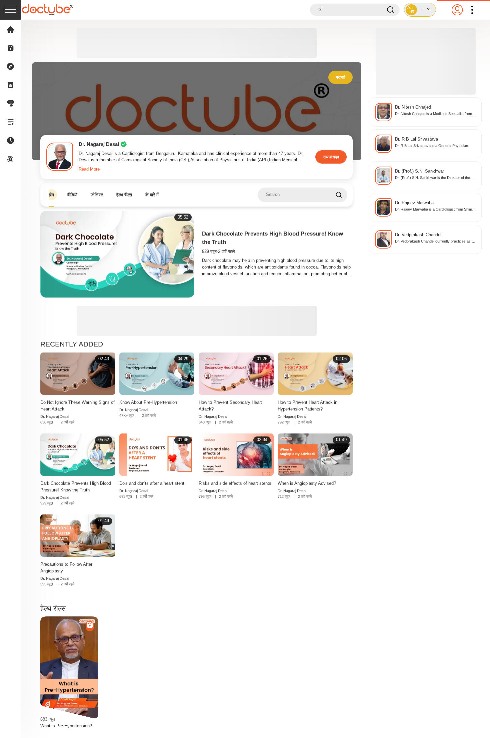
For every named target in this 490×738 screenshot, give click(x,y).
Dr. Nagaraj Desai (54, 416)
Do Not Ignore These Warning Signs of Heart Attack (77, 405)
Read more (89, 169)
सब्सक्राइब (331, 157)
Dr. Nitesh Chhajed (413, 107)
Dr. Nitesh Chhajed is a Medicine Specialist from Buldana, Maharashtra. (433, 114)
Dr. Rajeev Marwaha (414, 203)
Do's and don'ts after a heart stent (151, 483)
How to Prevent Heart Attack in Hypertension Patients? (307, 405)
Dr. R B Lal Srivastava (416, 139)
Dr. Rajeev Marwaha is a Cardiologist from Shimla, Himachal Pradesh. (435, 209)
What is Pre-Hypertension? (66, 725)
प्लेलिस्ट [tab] (97, 194)
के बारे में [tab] (152, 194)
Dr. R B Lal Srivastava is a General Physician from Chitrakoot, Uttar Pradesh (431, 146)
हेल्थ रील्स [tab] (124, 194)
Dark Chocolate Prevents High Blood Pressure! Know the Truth (75, 486)
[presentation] (10, 10)
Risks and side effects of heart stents (235, 483)
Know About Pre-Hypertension (148, 402)
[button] (420, 10)
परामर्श (340, 77)
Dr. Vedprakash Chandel (418, 235)
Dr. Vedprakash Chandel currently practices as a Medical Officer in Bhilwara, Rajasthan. (434, 241)
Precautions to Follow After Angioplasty (66, 567)
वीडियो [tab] (72, 194)
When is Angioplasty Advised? (307, 483)
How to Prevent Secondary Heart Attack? (230, 405)
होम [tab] (51, 194)
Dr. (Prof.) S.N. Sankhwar (419, 171)
